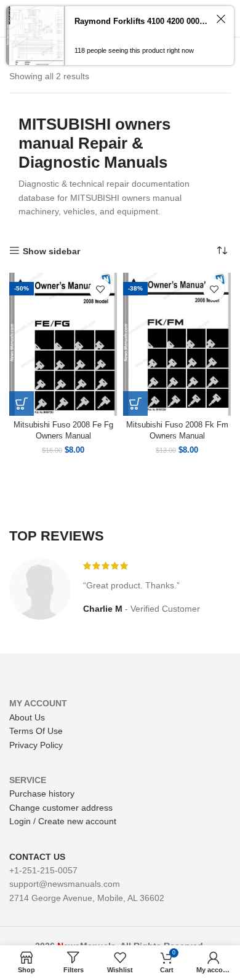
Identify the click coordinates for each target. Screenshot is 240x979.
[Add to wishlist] (100, 289)
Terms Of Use (36, 731)
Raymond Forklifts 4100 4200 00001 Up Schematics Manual (142, 21)
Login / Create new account (62, 821)
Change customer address (61, 808)
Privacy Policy (36, 745)
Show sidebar (51, 251)
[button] (21, 403)
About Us (27, 717)
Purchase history (41, 793)
